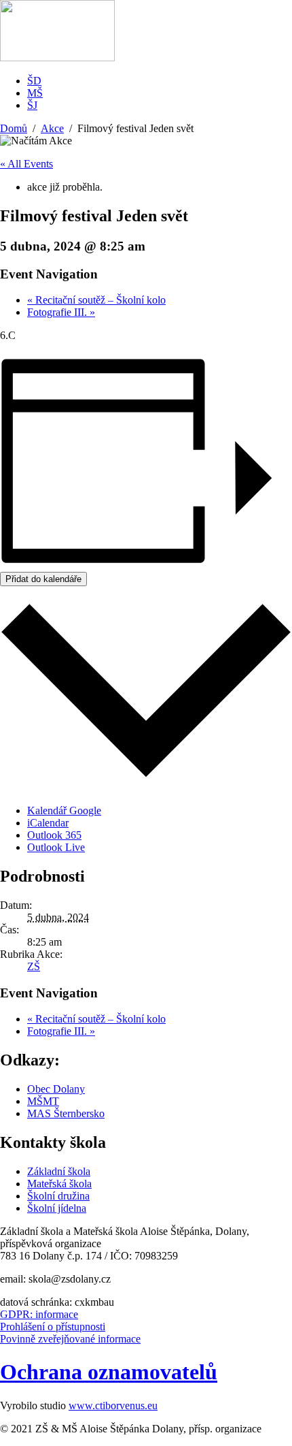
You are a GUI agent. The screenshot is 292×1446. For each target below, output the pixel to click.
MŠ (35, 93)
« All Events (26, 164)
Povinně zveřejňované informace (70, 1339)
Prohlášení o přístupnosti (52, 1326)
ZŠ (33, 966)
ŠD (34, 80)
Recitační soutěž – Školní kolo (96, 300)
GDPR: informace (39, 1314)
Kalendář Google (64, 810)
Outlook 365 (54, 835)
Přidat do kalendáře (43, 579)
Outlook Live (56, 847)
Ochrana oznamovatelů (108, 1372)
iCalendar (48, 823)
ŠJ (32, 105)
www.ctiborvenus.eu (113, 1405)
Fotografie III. (61, 312)
